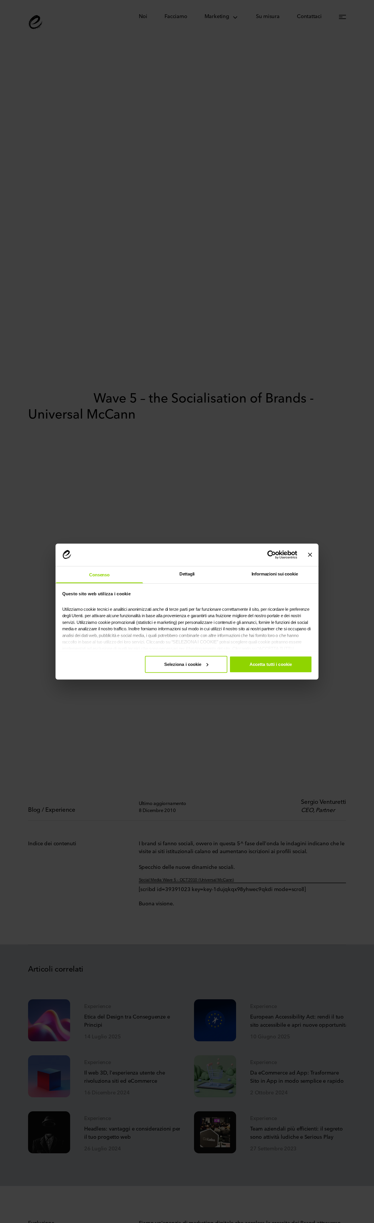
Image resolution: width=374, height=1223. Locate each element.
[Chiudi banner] (310, 555)
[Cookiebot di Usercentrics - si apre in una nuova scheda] (271, 554)
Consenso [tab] (99, 574)
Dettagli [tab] (187, 573)
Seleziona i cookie (183, 664)
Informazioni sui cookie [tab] (275, 573)
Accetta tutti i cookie (271, 664)
